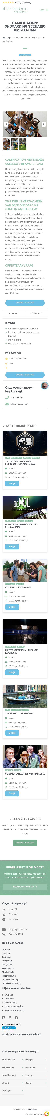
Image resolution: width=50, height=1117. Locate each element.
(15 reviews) (17, 2)
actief (7, 458)
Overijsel (29, 1059)
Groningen (7, 1090)
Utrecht (5, 1083)
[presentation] (6, 124)
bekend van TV (16, 458)
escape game (10, 584)
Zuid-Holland (8, 1067)
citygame (21, 521)
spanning (29, 521)
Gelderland (30, 1067)
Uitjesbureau (32, 1110)
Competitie (27, 458)
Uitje (9, 37)
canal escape (15, 710)
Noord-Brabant (9, 1075)
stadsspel (17, 770)
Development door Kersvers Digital (37, 1114)
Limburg (29, 1075)
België (28, 1083)
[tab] (13, 1060)
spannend (35, 458)
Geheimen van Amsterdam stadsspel (25, 774)
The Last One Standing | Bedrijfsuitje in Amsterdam (20, 462)
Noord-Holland (8, 1059)
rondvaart (25, 710)
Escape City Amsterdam (18, 587)
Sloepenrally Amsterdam (19, 713)
